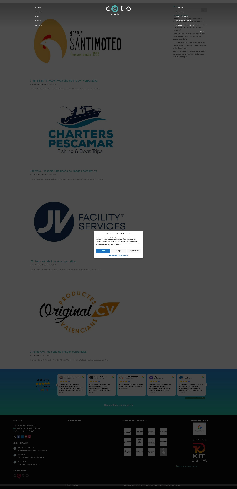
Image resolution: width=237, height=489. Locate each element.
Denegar (118, 251)
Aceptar (103, 251)
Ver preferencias (134, 251)
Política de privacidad (123, 255)
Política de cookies (112, 255)
